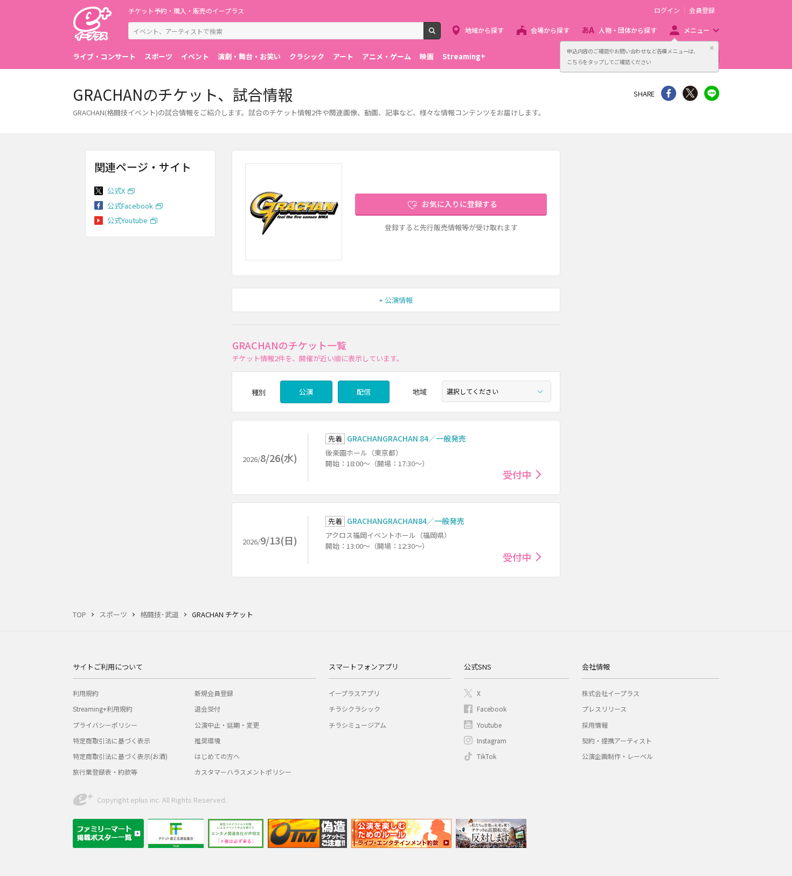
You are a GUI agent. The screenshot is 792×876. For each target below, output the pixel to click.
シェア (668, 93)
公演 (306, 392)
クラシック (306, 56)
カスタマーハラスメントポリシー (242, 771)
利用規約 (86, 693)
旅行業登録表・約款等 (105, 771)
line (711, 93)
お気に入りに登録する (459, 203)
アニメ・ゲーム (386, 56)
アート (343, 56)
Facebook (491, 708)
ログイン (667, 10)
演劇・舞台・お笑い (249, 56)
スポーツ (158, 56)
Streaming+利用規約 (103, 708)
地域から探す (484, 30)
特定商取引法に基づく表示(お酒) (120, 756)
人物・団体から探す (628, 30)
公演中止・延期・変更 (226, 724)
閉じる (711, 48)
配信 (364, 392)
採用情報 (595, 724)
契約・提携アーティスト (617, 740)
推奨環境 (207, 740)
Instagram (491, 740)
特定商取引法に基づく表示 (111, 740)
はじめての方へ (217, 756)
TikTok (486, 756)
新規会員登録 (213, 693)
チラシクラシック (354, 708)
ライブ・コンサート (104, 56)
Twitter (690, 93)
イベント (195, 56)
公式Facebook (130, 206)
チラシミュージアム (357, 724)
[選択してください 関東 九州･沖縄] (496, 391)
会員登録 (702, 10)
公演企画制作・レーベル (617, 756)
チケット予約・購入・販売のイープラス (186, 10)
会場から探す (550, 30)
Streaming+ (463, 56)
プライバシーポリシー (105, 724)
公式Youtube (127, 220)
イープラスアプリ (354, 693)
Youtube (489, 724)
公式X (116, 190)
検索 (440, 35)
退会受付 (207, 708)
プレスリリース (604, 708)
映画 (427, 56)
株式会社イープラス (611, 693)
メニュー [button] (697, 30)
